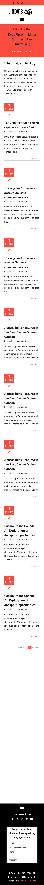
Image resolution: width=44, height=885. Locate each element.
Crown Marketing (28, 880)
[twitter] (18, 3)
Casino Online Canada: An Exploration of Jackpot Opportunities (19, 530)
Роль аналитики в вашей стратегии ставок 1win (21, 125)
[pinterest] (26, 3)
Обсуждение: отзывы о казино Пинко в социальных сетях (20, 192)
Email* (12, 843)
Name (11, 852)
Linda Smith (11, 131)
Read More (34, 158)
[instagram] (22, 3)
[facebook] (14, 3)
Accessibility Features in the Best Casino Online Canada (21, 332)
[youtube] (30, 3)
